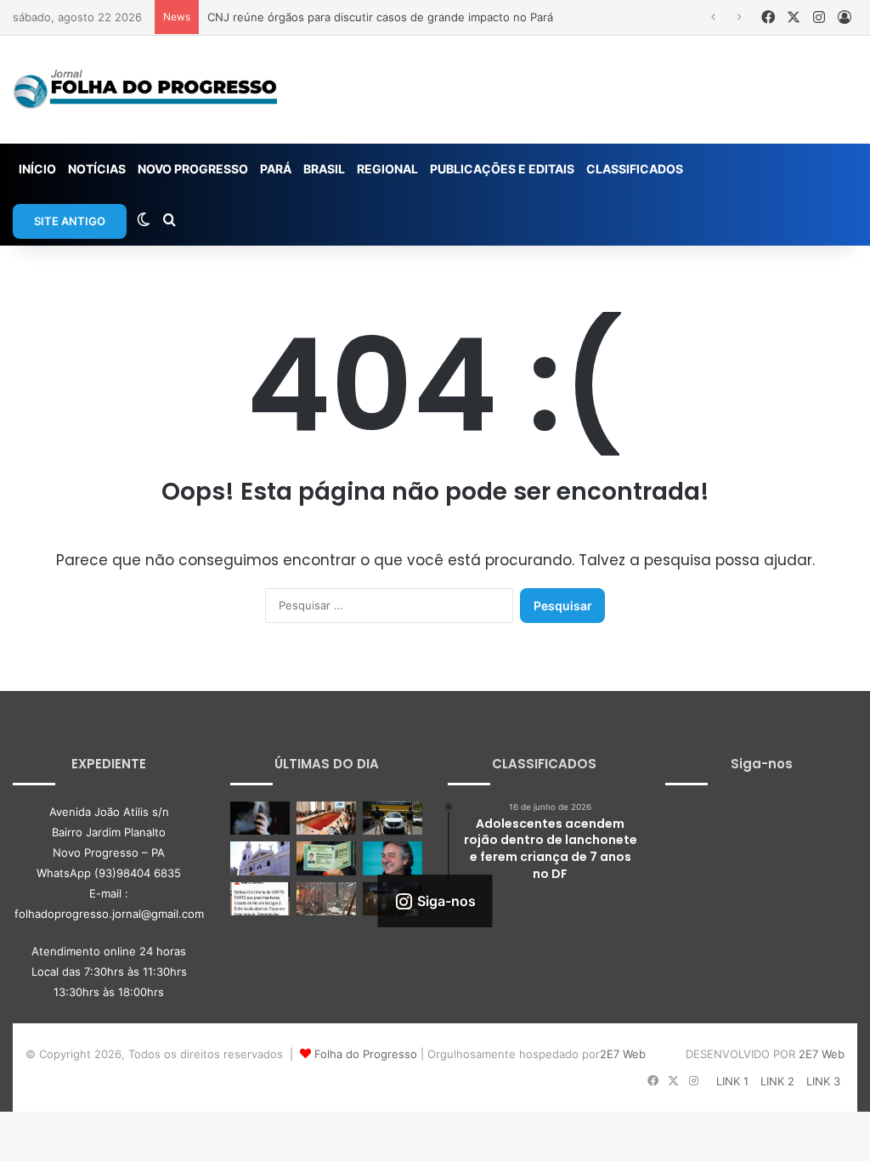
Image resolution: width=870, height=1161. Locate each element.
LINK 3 (823, 1081)
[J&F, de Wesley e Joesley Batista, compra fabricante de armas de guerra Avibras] (392, 858)
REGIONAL (387, 168)
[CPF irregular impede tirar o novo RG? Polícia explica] (326, 858)
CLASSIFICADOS (634, 168)
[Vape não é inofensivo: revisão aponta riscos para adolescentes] (260, 818)
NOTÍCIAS (97, 168)
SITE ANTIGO (69, 221)
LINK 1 (732, 1081)
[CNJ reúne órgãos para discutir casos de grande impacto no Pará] (326, 818)
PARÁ (275, 168)
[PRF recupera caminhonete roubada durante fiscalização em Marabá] (392, 818)
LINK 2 (777, 1081)
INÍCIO (37, 168)
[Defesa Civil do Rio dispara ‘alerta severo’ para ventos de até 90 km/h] (260, 898)
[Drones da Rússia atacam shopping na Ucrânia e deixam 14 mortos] (326, 898)
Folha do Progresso (365, 1054)
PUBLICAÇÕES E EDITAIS (502, 168)
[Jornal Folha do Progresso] (145, 90)
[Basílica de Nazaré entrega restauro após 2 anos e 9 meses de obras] (260, 858)
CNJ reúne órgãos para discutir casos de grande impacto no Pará (380, 17)
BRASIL (324, 168)
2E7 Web (623, 1054)
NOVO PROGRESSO (193, 168)
